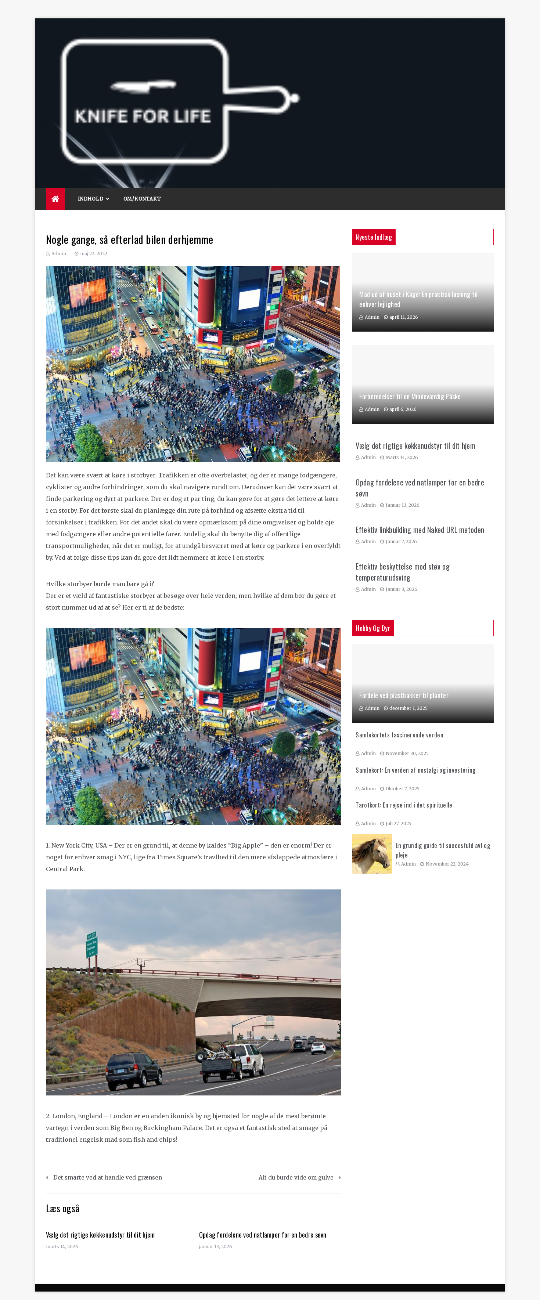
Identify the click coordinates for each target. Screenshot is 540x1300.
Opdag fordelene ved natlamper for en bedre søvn (263, 1234)
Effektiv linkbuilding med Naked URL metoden (420, 529)
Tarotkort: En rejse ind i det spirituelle (404, 804)
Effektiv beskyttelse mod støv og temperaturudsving (403, 572)
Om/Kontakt (142, 199)
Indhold (91, 199)
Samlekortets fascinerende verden (399, 734)
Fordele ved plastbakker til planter (404, 695)
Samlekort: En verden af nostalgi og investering (415, 769)
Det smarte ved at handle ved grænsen (107, 1177)
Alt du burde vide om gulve (296, 1177)
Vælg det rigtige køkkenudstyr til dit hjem (100, 1234)
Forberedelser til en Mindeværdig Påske (410, 396)
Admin (58, 253)
